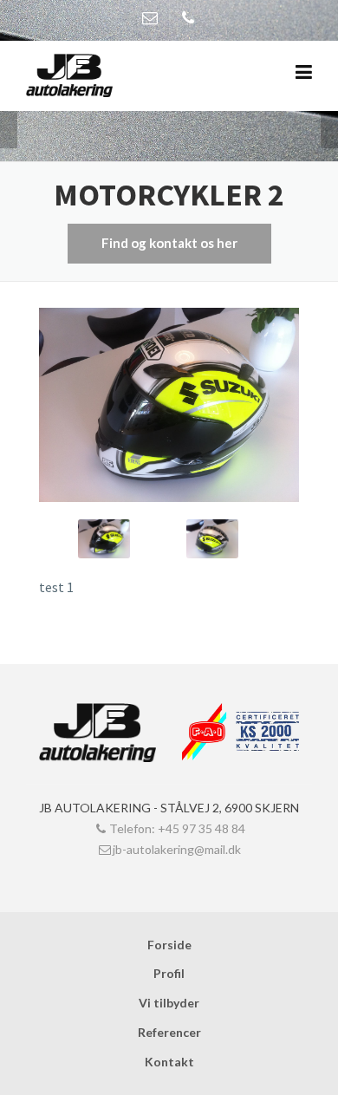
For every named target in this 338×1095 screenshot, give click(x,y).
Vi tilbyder (169, 1002)
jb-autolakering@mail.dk (177, 849)
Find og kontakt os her (169, 243)
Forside (169, 944)
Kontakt (169, 1061)
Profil (169, 973)
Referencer (169, 1032)
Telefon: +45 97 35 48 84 (177, 828)
